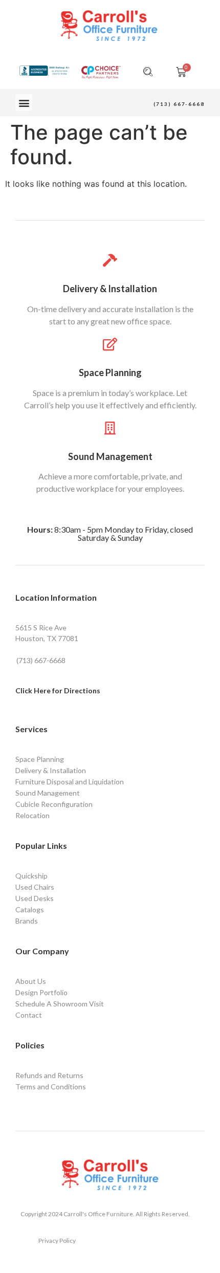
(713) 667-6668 (179, 104)
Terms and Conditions (50, 1086)
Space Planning (110, 372)
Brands (26, 920)
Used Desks (34, 898)
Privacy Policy (57, 1240)
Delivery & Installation (110, 288)
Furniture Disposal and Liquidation (69, 781)
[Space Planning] (110, 344)
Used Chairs (34, 887)
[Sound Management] (110, 428)
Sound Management (110, 456)
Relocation (32, 815)
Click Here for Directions (57, 690)
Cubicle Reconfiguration (54, 804)
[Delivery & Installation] (110, 260)
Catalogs (29, 909)
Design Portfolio (41, 992)
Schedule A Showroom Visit (59, 1003)
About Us (30, 981)
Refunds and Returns (49, 1075)
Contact (28, 1015)
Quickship (31, 875)
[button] (23, 102)
